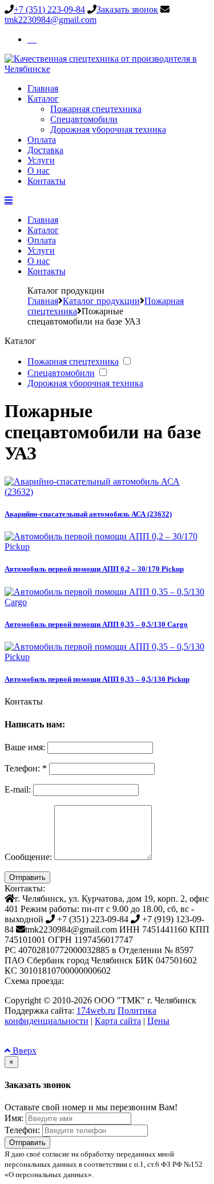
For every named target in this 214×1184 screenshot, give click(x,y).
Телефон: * (26, 768)
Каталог (43, 98)
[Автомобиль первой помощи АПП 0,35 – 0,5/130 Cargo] (107, 602)
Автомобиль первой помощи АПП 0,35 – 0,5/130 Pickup (97, 679)
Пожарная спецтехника (96, 109)
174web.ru (95, 1010)
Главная (42, 88)
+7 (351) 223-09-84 (49, 9)
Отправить (27, 877)
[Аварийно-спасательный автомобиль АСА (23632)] (107, 492)
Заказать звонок (127, 9)
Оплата (41, 140)
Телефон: (22, 1130)
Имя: (14, 1118)
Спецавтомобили (84, 119)
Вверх (23, 1050)
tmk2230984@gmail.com (50, 20)
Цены (158, 1021)
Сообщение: (28, 857)
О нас (38, 170)
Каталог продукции (101, 301)
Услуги (41, 160)
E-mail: (18, 789)
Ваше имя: (25, 747)
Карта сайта (118, 1021)
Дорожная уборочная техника (108, 129)
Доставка (45, 150)
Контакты (46, 181)
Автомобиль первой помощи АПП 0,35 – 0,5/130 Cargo (96, 624)
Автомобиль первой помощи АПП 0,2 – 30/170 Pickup (94, 569)
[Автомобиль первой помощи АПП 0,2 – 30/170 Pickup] (107, 546)
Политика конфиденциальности (80, 1016)
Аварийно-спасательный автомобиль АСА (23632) (88, 514)
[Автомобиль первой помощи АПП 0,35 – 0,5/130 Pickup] (107, 657)
